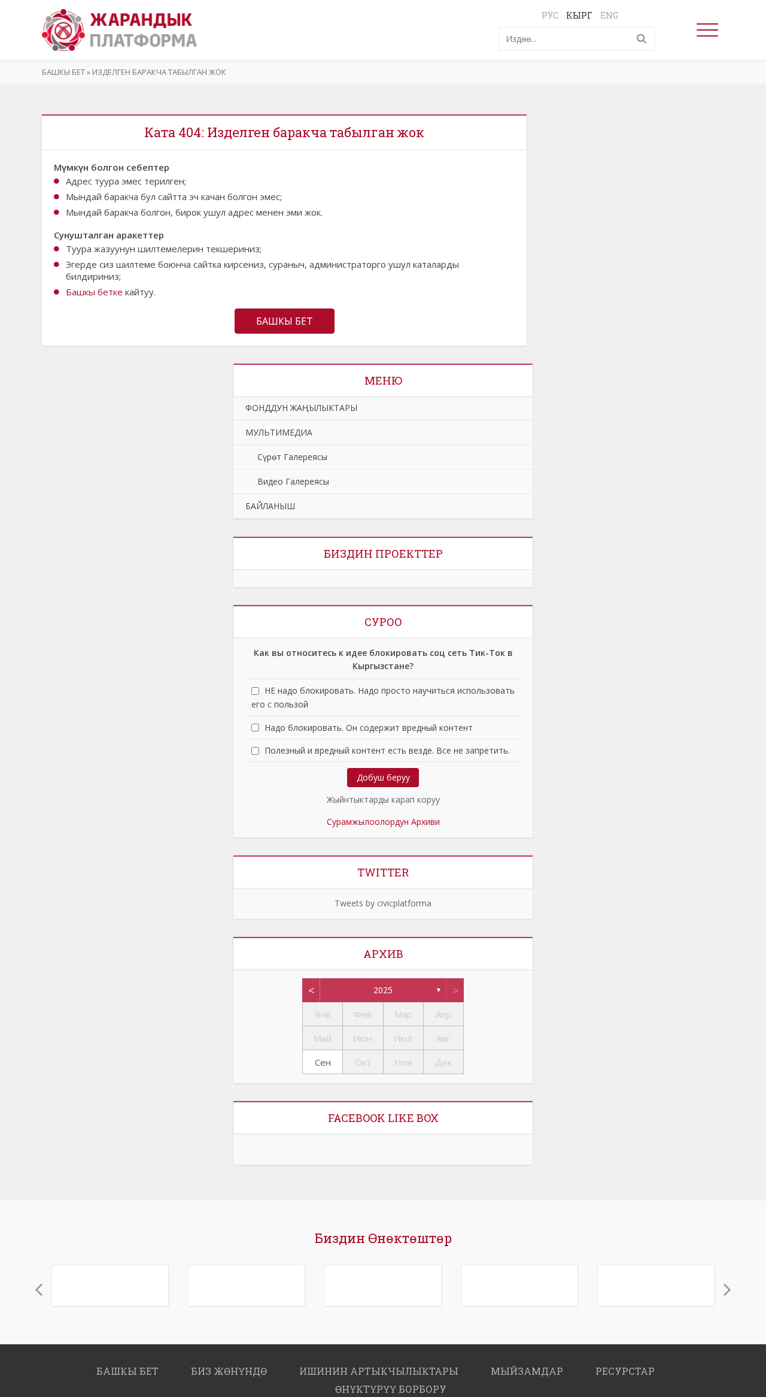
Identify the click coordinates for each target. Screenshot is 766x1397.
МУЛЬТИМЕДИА (278, 432)
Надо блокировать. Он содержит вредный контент (369, 727)
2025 (383, 990)
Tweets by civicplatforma (383, 903)
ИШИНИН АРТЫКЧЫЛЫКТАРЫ (378, 1365)
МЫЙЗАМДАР (527, 1365)
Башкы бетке (94, 292)
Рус (550, 15)
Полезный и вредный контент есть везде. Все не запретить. (387, 750)
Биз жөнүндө (229, 1365)
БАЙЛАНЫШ (270, 506)
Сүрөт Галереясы (286, 456)
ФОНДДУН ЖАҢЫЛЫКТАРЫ (301, 407)
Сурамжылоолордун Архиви (383, 821)
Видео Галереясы (287, 481)
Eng (609, 15)
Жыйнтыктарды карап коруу (383, 799)
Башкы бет (63, 71)
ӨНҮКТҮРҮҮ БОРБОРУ (390, 1383)
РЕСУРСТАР (625, 1365)
